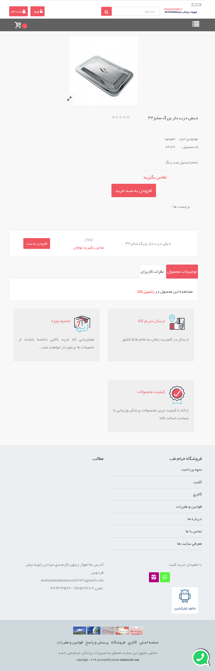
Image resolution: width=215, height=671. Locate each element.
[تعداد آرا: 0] (113, 117)
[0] (17, 23)
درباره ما (194, 519)
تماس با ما (193, 531)
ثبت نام (16, 11)
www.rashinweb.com (125, 660)
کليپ (198, 482)
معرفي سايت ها (189, 543)
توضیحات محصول (182, 271)
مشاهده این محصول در (165, 291)
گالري (197, 494)
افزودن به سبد (36, 243)
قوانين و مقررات (189, 506)
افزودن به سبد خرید (133, 190)
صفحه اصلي (148, 642)
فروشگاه (118, 642)
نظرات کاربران (152, 271)
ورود (36, 11)
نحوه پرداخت (191, 469)
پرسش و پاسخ (97, 642)
